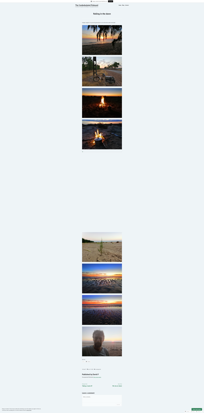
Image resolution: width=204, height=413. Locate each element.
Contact (127, 5)
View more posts (97, 377)
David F (84, 369)
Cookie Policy (28, 410)
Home (120, 5)
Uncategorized (98, 369)
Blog (123, 5)
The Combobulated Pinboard (86, 5)
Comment (118, 404)
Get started (110, 1)
